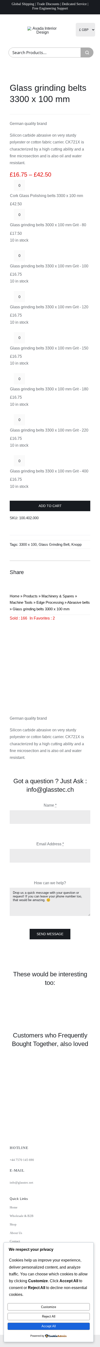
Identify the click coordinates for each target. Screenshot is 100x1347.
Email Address (50, 844)
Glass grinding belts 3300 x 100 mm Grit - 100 (49, 266)
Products (30, 596)
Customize (48, 1307)
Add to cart (50, 506)
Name (50, 805)
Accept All (49, 1326)
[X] (68, 572)
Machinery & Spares (58, 596)
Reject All (48, 1316)
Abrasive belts (78, 602)
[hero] (42, 28)
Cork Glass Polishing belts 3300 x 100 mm (46, 196)
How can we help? (50, 883)
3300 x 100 (28, 544)
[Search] (87, 52)
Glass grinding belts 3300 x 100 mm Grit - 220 (49, 430)
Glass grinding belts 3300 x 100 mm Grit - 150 (49, 348)
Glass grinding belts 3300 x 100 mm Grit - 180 (49, 389)
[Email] (86, 572)
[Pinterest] (77, 572)
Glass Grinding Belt (54, 544)
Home (14, 596)
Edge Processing (50, 602)
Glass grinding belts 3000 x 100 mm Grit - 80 (48, 225)
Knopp (76, 544)
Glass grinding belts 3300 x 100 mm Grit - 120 (49, 307)
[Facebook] (59, 572)
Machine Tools (21, 602)
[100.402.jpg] (50, 662)
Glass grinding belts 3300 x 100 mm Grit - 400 (49, 471)
